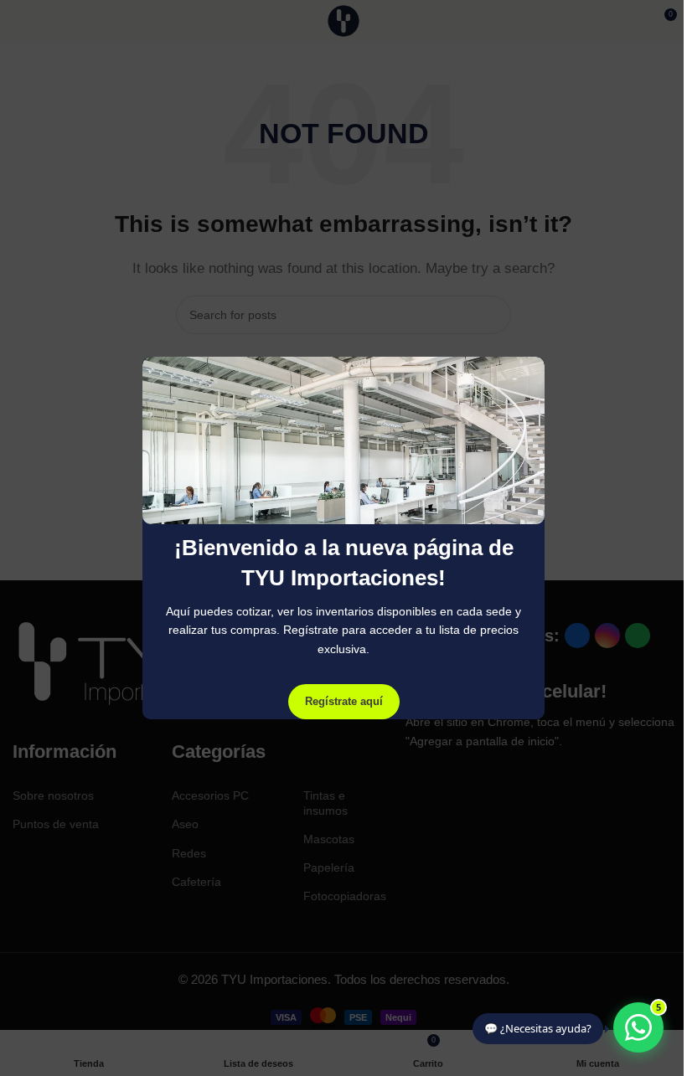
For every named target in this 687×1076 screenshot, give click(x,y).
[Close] (536, 336)
